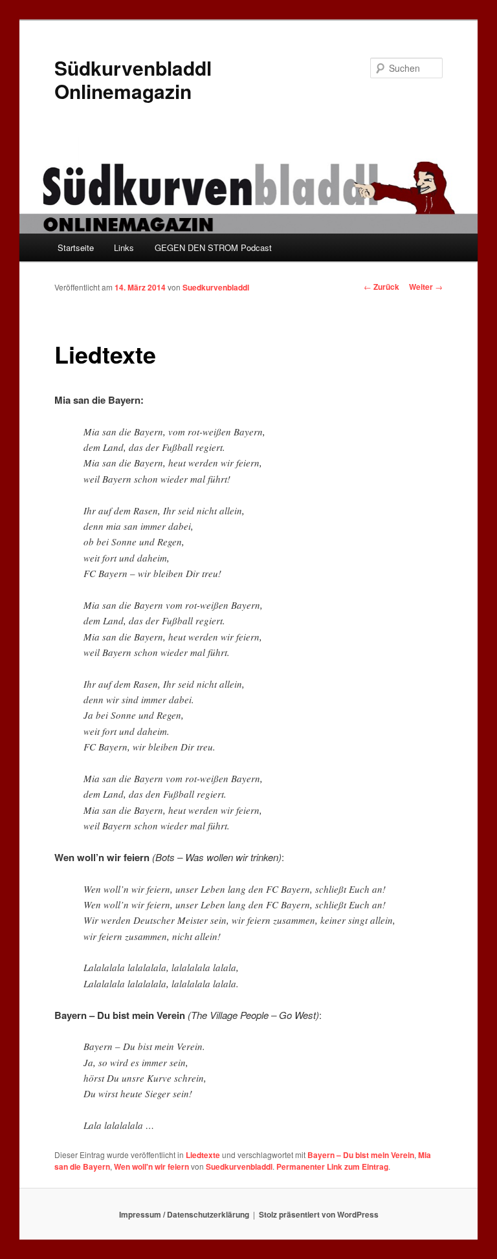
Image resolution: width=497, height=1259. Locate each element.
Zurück (381, 286)
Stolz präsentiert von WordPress (319, 1214)
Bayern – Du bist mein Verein (360, 1155)
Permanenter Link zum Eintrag (332, 1166)
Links (124, 247)
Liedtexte (203, 1155)
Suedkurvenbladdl (215, 287)
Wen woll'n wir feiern (151, 1166)
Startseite (76, 247)
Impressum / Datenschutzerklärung (184, 1214)
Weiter (426, 286)
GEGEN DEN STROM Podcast (213, 247)
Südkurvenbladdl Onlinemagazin (133, 79)
